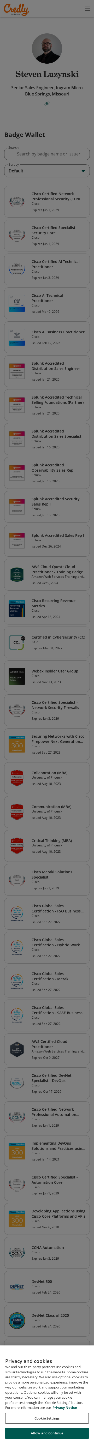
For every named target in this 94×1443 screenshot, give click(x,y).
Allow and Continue (47, 1433)
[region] (47, 1394)
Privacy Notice (64, 1407)
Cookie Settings (47, 1418)
